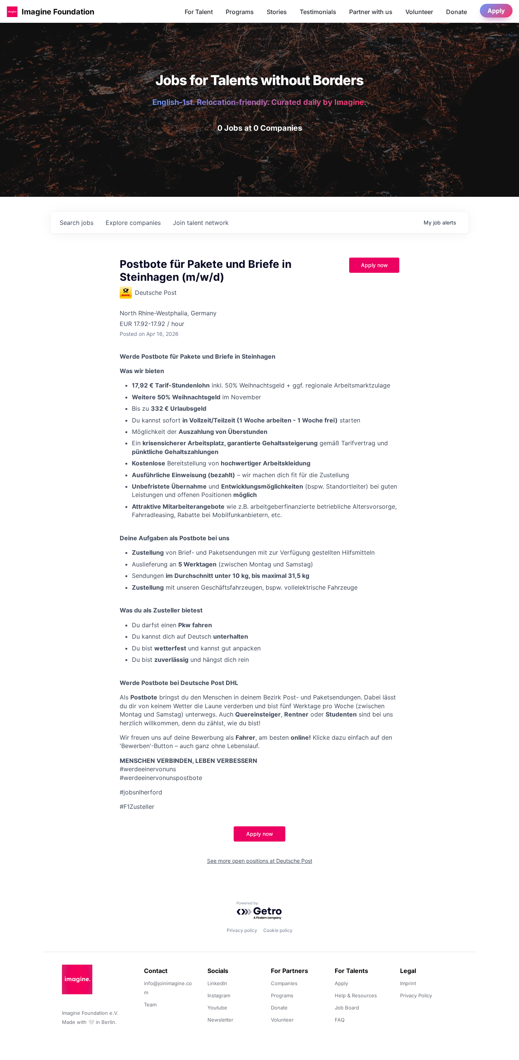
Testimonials (318, 12)
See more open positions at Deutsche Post (259, 860)
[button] (12, 11)
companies (133, 222)
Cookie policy (278, 930)
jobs (76, 222)
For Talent (199, 12)
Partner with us (370, 12)
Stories (277, 12)
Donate (456, 12)
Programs (240, 12)
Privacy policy (242, 930)
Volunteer (419, 12)
